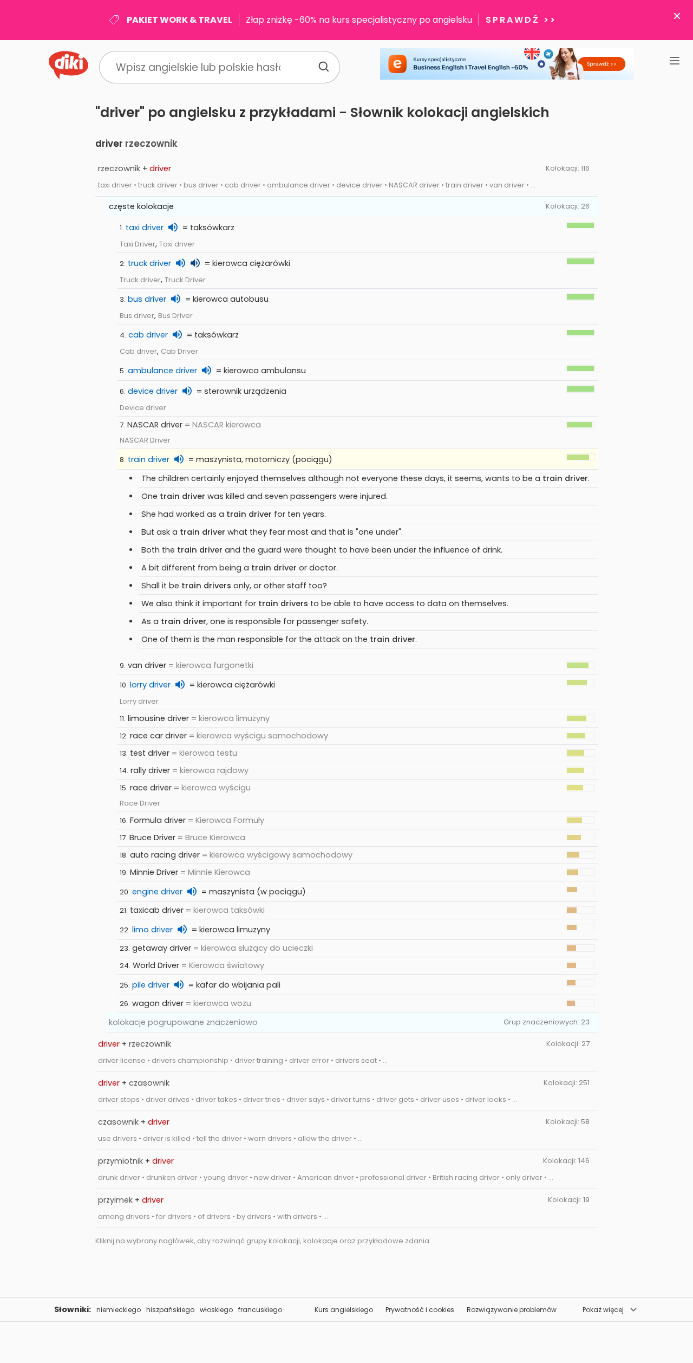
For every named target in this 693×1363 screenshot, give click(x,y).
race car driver (158, 735)
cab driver (148, 334)
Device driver (143, 408)
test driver (149, 753)
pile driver (150, 984)
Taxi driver (177, 244)
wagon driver (158, 1003)
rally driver (150, 770)
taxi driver (145, 227)
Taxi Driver (137, 244)
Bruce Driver (152, 837)
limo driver (152, 929)
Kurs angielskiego (344, 1309)
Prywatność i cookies (419, 1309)
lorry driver (150, 684)
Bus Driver (175, 315)
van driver (147, 665)
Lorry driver (139, 701)
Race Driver (140, 803)
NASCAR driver (154, 424)
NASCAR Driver (145, 440)
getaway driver (161, 948)
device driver (153, 391)
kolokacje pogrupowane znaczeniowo (183, 1022)
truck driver (149, 263)
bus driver (147, 299)
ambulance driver (162, 370)
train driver (148, 459)
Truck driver (140, 280)
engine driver (157, 891)
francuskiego (260, 1309)
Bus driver (137, 315)
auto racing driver (165, 854)
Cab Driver (179, 351)
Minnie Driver (154, 872)
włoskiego (216, 1309)
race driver (151, 787)
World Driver (156, 965)
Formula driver (158, 820)
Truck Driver (185, 280)
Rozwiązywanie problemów (512, 1309)
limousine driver (158, 718)
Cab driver (138, 351)
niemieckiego (118, 1309)
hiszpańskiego (170, 1309)
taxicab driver (157, 910)
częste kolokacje (141, 206)
